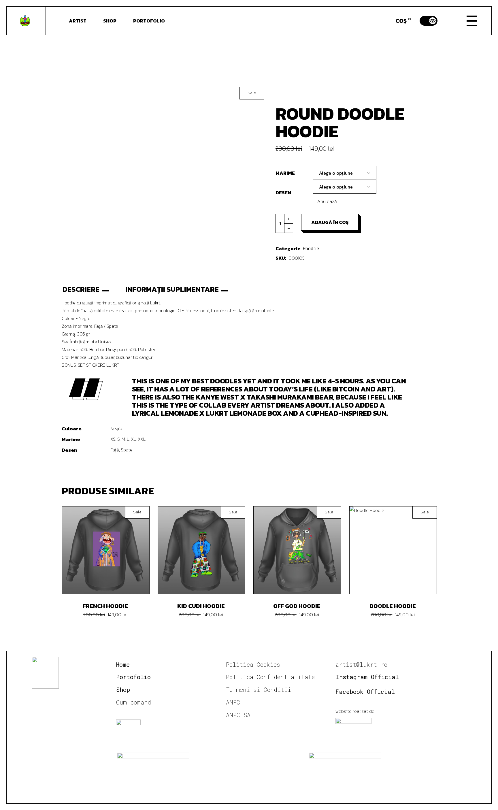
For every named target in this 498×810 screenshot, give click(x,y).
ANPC (233, 702)
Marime (285, 173)
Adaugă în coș (329, 222)
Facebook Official (365, 691)
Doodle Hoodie (392, 606)
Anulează (327, 201)
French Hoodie (105, 606)
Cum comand (133, 702)
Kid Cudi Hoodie (201, 606)
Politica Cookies (253, 664)
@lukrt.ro (371, 664)
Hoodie (311, 248)
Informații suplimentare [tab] (172, 289)
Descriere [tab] (81, 289)
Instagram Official (367, 677)
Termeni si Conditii (258, 689)
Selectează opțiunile (110, 550)
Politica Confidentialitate (270, 677)
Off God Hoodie (296, 606)
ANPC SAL (240, 715)
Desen (283, 192)
